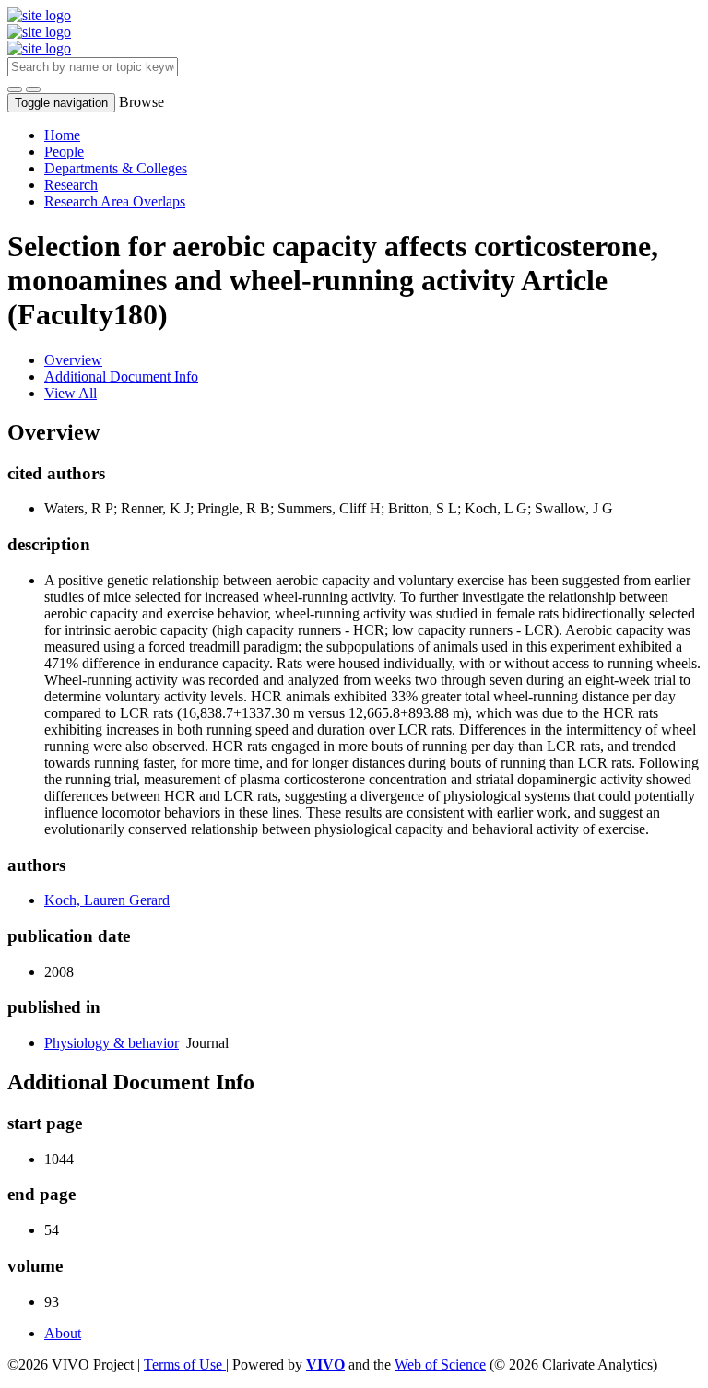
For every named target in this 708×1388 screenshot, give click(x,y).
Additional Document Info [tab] (121, 376)
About (62, 1333)
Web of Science (440, 1364)
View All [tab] (70, 393)
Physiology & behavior (111, 1043)
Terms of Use (185, 1364)
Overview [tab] (73, 360)
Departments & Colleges (115, 168)
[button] (14, 89)
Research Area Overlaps (114, 201)
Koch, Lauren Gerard (107, 900)
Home (62, 135)
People (64, 151)
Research (71, 185)
